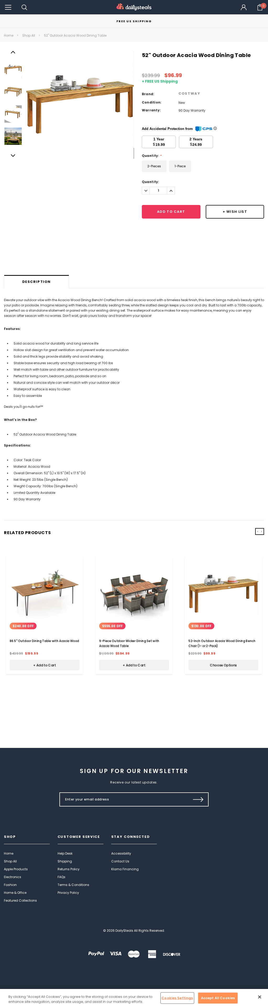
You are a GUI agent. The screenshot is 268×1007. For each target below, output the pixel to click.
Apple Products (16, 869)
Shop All (28, 35)
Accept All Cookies (218, 997)
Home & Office (15, 892)
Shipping (65, 861)
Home (8, 35)
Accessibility (121, 853)
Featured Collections (20, 900)
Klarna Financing (125, 869)
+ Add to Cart (45, 665)
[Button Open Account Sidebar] (244, 7)
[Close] (259, 997)
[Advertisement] (134, 261)
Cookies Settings (177, 997)
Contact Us (120, 861)
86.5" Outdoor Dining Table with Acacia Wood (44, 641)
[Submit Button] (198, 799)
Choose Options (223, 665)
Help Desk (65, 853)
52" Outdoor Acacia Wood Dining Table (75, 35)
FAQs (61, 877)
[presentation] (258, 531)
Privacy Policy (68, 892)
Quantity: (151, 155)
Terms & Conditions (73, 885)
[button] (8, 7)
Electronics (12, 877)
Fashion (10, 885)
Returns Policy (69, 869)
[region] (134, 998)
